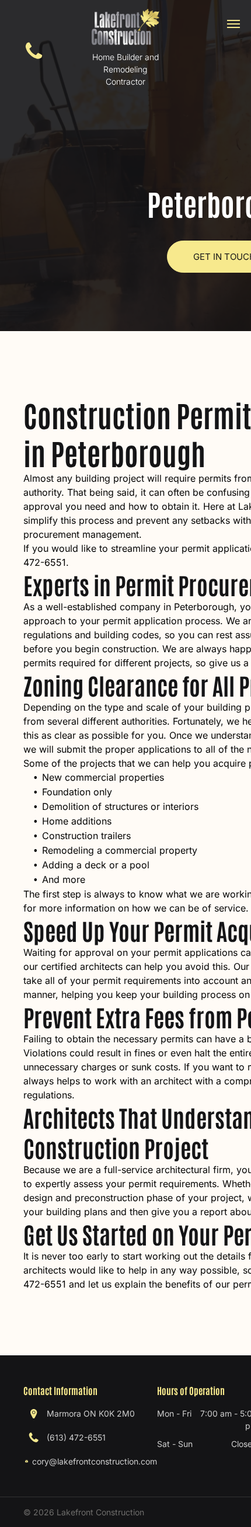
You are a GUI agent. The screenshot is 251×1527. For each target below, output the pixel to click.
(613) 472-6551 (76, 1437)
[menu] (233, 24)
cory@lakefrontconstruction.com (94, 1461)
